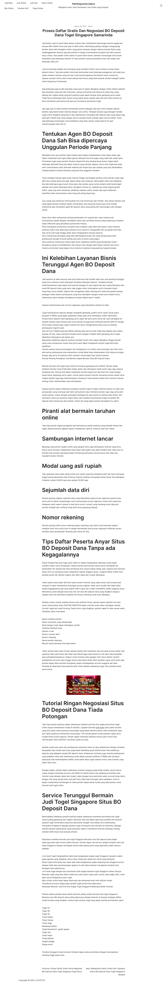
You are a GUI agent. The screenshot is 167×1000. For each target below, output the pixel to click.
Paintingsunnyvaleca (83, 3)
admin (90, 26)
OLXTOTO (40, 980)
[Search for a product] (161, 5)
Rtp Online (9, 8)
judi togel (100, 727)
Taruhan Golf (22, 8)
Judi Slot (34, 3)
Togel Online (37, 8)
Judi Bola (8, 3)
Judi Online (21, 3)
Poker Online (47, 3)
